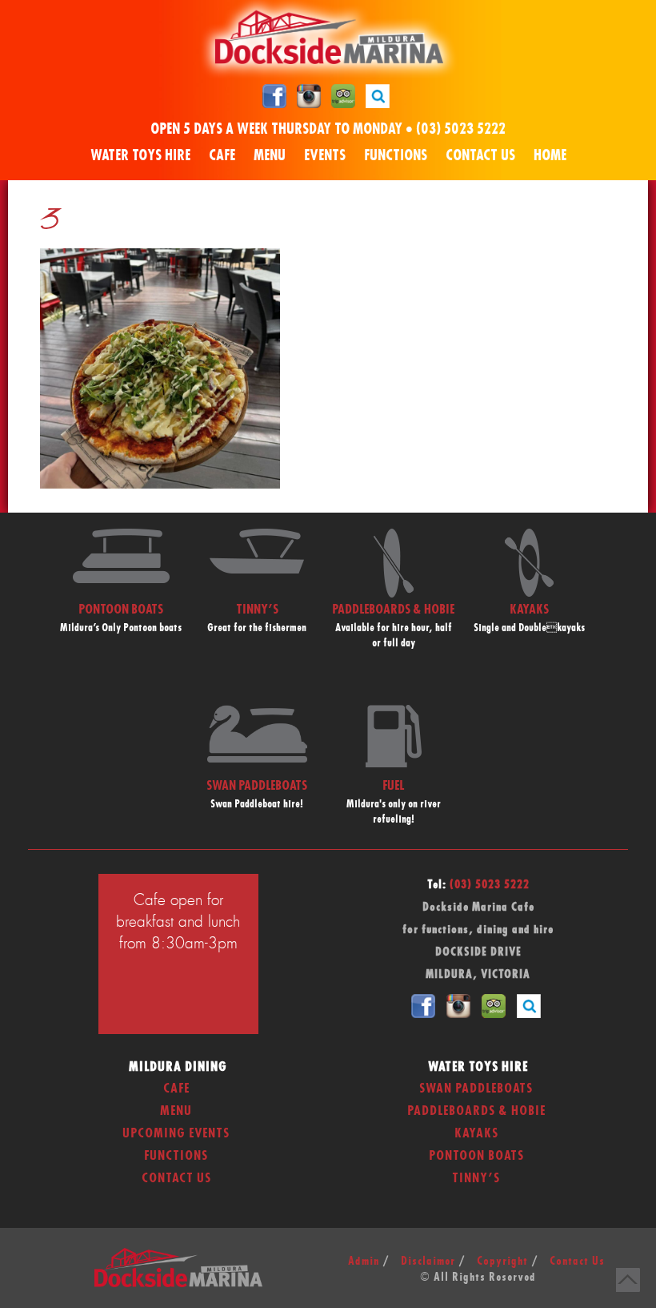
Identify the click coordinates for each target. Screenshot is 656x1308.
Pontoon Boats (476, 1155)
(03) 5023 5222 (461, 130)
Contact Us (480, 156)
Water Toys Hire (140, 156)
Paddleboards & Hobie (476, 1111)
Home (550, 156)
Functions (395, 156)
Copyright (502, 1261)
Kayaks (476, 1133)
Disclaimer (428, 1261)
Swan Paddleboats (476, 1088)
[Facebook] (274, 95)
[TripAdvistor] (343, 95)
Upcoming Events (176, 1133)
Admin (363, 1261)
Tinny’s (476, 1178)
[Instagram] (309, 95)
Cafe (222, 156)
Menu (270, 156)
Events (325, 156)
